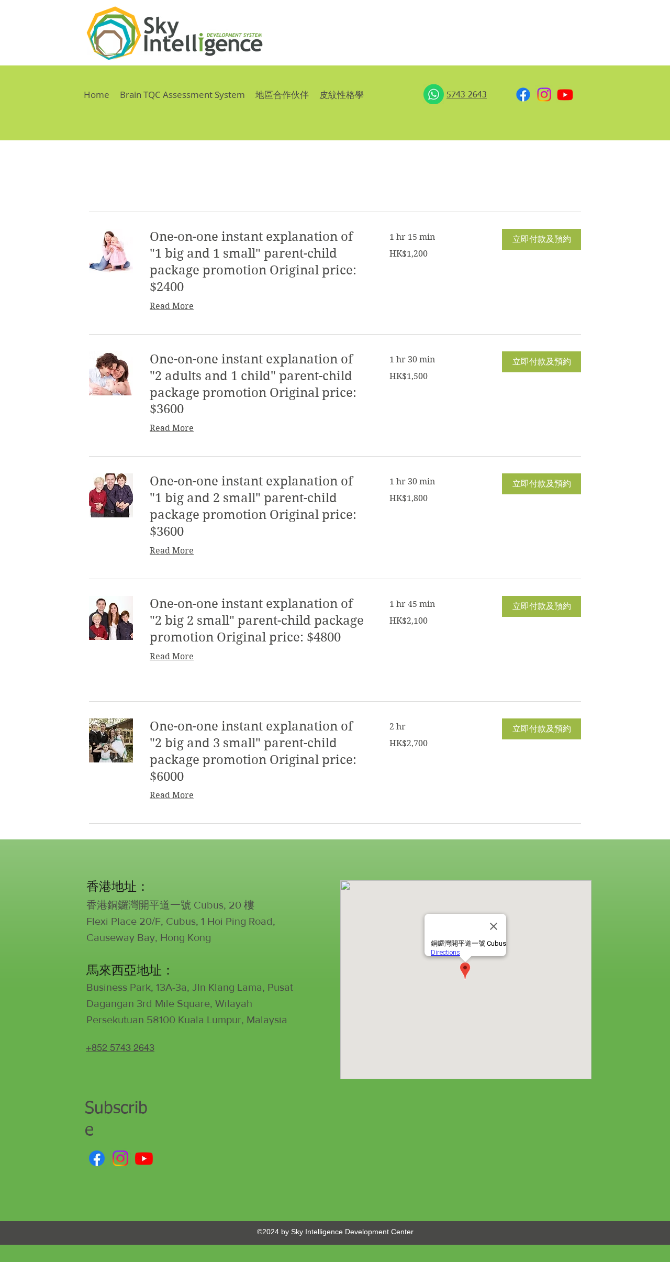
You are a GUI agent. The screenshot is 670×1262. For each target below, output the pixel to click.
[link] (257, 262)
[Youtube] (565, 94)
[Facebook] (523, 94)
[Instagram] (544, 94)
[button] (341, 94)
